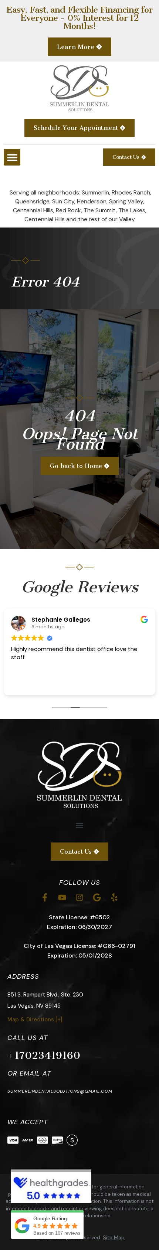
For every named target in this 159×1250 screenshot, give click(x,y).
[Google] (97, 897)
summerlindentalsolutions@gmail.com (59, 1091)
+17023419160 (43, 1055)
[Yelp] (114, 897)
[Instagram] (79, 897)
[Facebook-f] (45, 897)
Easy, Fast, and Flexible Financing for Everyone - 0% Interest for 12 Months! (79, 17)
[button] (12, 157)
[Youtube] (62, 897)
